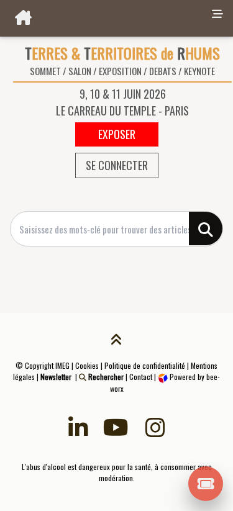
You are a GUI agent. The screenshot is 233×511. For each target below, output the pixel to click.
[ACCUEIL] (103, 18)
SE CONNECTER (117, 165)
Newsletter (55, 376)
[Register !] (206, 482)
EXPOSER (116, 134)
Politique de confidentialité (144, 365)
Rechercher (105, 376)
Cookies (87, 365)
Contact (140, 376)
